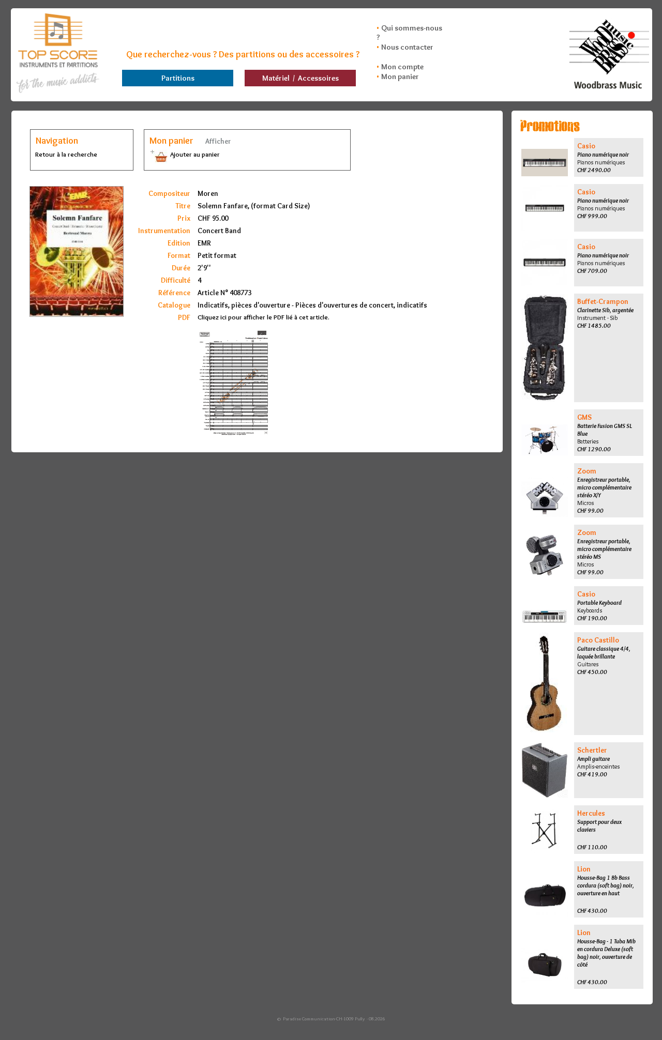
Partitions (177, 78)
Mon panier (400, 76)
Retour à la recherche (66, 154)
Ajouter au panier (194, 154)
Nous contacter (407, 47)
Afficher (217, 141)
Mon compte (402, 66)
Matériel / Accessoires (300, 78)
